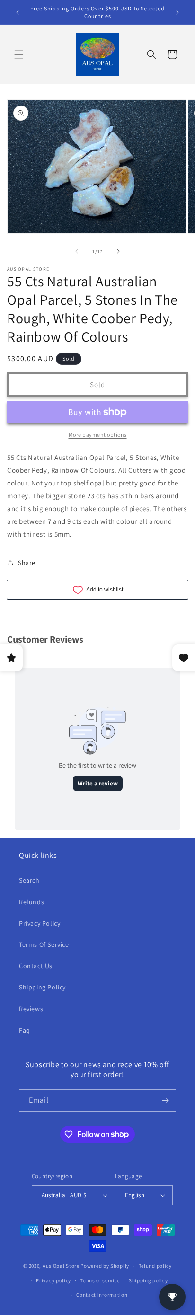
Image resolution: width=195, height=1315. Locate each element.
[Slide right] (118, 251)
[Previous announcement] (17, 12)
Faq (24, 1030)
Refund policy (155, 1265)
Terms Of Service (44, 944)
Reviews (31, 1009)
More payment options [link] (98, 434)
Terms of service (100, 1280)
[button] (19, 54)
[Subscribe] (165, 1100)
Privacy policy (53, 1280)
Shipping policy (148, 1280)
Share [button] (26, 562)
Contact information (101, 1294)
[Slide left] (76, 251)
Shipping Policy (42, 987)
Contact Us (36, 966)
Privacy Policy (39, 923)
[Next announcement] (177, 12)
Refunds (31, 902)
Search (29, 880)
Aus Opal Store (62, 1265)
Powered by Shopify (104, 1265)
